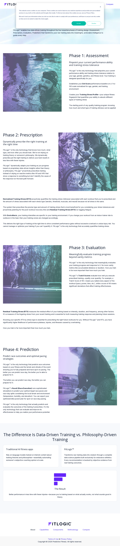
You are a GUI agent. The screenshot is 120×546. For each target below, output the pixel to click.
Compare (109, 4)
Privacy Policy (66, 539)
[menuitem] (110, 4)
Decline (94, 23)
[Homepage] (13, 4)
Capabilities (44, 530)
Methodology (73, 530)
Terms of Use (53, 539)
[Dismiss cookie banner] (100, 7)
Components (58, 530)
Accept (79, 23)
